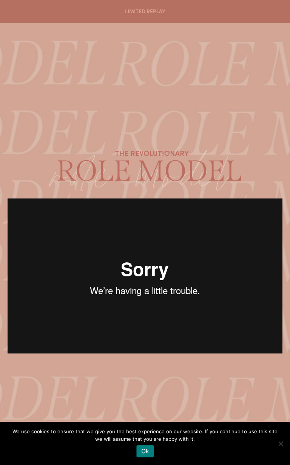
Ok (145, 451)
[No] (280, 443)
